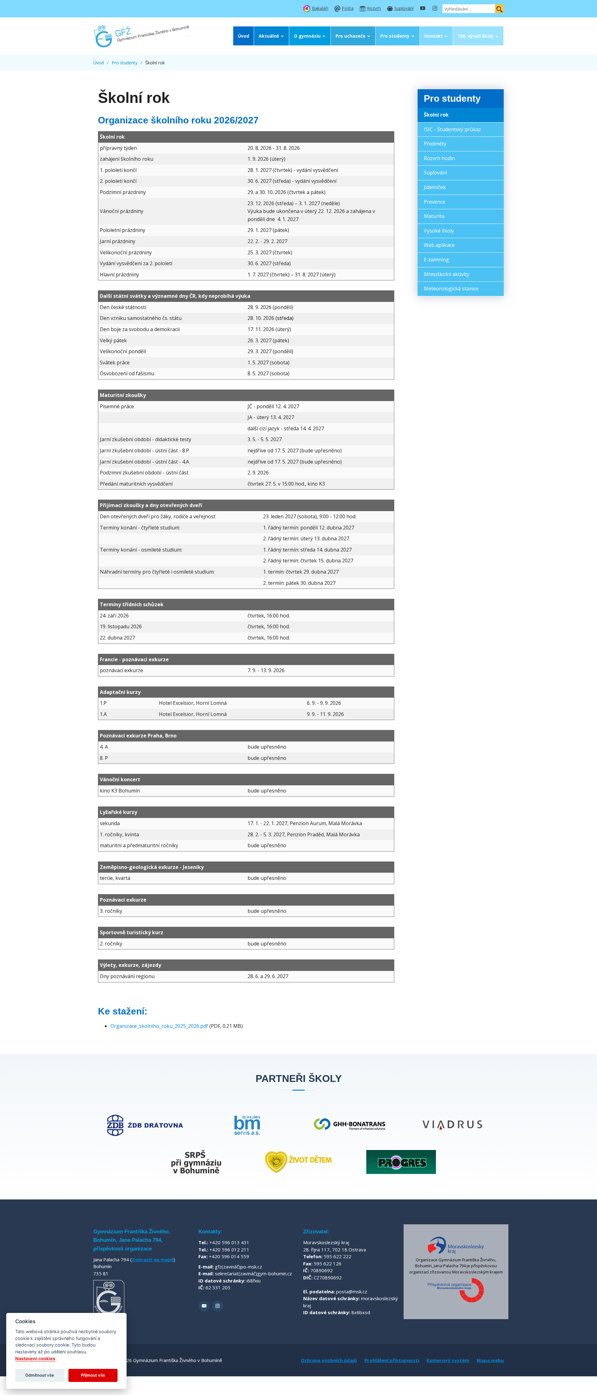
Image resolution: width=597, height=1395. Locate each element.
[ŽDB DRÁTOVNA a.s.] (144, 1124)
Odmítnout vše (39, 1375)
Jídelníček (435, 187)
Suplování (404, 8)
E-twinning (436, 259)
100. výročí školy (475, 36)
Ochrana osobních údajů (329, 1360)
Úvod (243, 36)
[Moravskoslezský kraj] (456, 1245)
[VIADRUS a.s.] (452, 1124)
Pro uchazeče (350, 36)
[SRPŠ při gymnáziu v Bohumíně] (196, 1162)
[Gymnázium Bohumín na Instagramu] (435, 8)
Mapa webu (490, 1360)
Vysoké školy (439, 230)
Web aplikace (439, 245)
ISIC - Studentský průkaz (452, 129)
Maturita (434, 216)
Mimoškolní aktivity (446, 274)
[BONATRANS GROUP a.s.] (350, 1124)
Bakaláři (320, 8)
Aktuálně (269, 36)
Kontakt (433, 36)
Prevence (434, 201)
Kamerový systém (448, 1360)
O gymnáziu (307, 36)
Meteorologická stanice (451, 288)
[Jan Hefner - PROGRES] (401, 1162)
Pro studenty (395, 36)
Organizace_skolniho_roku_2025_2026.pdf (159, 1026)
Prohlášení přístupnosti (391, 1360)
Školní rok (436, 114)
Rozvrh (374, 8)
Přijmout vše (93, 1375)
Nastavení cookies (35, 1358)
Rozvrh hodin (439, 158)
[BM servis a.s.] (247, 1124)
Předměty (435, 143)
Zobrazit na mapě (153, 1259)
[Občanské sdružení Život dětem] (298, 1162)
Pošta (348, 8)
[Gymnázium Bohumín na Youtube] (422, 8)
